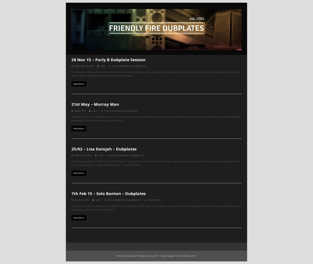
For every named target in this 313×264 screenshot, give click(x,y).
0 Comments (154, 199)
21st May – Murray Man (95, 104)
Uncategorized (138, 66)
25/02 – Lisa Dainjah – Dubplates (104, 149)
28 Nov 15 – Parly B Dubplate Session (108, 59)
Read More (78, 84)
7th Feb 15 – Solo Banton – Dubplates (108, 193)
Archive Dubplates (121, 66)
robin (103, 66)
